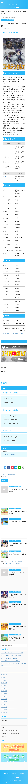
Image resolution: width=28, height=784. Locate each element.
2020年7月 (4, 693)
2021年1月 (4, 677)
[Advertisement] (14, 500)
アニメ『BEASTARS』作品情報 (17, 604)
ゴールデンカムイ (10, 454)
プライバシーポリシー (14, 773)
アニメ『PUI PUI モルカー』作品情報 (10, 661)
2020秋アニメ (6, 476)
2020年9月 (4, 688)
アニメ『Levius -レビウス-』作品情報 (11, 655)
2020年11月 (4, 683)
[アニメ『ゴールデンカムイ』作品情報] (15, 467)
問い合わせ (6, 773)
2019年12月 (4, 712)
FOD (4, 176)
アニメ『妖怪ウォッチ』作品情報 (18, 521)
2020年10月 (4, 685)
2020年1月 (4, 709)
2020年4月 (4, 701)
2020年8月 (4, 691)
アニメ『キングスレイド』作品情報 (13, 562)
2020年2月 (4, 707)
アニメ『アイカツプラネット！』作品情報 (12, 653)
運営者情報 (22, 773)
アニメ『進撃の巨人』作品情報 (12, 563)
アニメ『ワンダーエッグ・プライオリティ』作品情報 (13, 664)
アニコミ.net (14, 7)
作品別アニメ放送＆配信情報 (9, 474)
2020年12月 (4, 680)
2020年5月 (4, 699)
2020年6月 (4, 696)
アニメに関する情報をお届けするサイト (14, 780)
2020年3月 (4, 704)
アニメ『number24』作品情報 (17, 554)
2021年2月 (4, 675)
